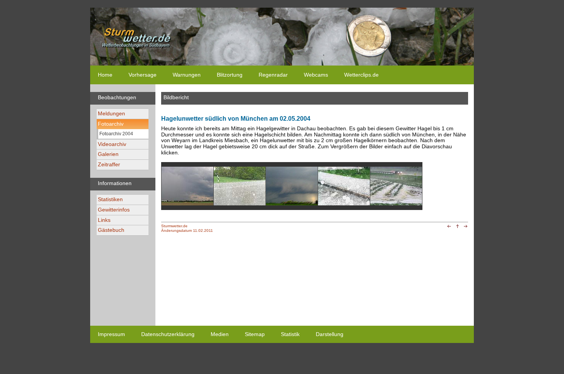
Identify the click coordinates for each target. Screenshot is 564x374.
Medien (220, 334)
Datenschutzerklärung (168, 334)
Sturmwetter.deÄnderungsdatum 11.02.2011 (187, 228)
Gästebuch (111, 230)
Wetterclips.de (361, 75)
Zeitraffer (109, 164)
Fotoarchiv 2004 (116, 133)
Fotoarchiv (111, 124)
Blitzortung (229, 75)
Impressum (111, 334)
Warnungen (187, 75)
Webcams (316, 75)
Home (105, 75)
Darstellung (329, 334)
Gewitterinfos (114, 210)
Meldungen (111, 113)
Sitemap (255, 334)
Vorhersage (143, 75)
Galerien (108, 154)
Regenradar (273, 75)
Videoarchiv (112, 144)
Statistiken (110, 199)
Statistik (290, 334)
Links (104, 220)
